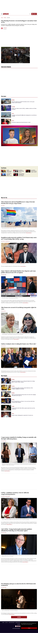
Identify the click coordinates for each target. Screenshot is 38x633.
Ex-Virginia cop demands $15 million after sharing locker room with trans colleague (24, 116)
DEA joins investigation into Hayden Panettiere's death (21, 122)
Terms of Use (30, 624)
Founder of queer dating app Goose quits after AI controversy (22, 415)
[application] (15, 55)
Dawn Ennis (5, 27)
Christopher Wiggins (4, 274)
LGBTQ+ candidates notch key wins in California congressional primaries (15, 493)
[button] (15, 55)
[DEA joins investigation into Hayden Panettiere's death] (6, 121)
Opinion (13, 406)
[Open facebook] (16, 626)
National (13, 379)
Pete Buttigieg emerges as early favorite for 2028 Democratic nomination (18, 584)
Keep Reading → (29, 232)
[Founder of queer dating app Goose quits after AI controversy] (6, 414)
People (13, 120)
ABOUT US (6, 622)
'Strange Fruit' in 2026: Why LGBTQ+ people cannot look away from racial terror (23, 408)
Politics (5, 17)
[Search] (29, 13)
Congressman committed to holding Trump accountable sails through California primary (18, 438)
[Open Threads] (20, 626)
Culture (13, 399)
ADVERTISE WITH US (17, 622)
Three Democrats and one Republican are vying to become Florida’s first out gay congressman (18, 202)
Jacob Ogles (3, 205)
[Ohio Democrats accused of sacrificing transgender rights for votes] (19, 322)
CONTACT (3, 622)
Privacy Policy (23, 624)
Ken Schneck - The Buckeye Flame (6, 241)
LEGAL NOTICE (19, 624)
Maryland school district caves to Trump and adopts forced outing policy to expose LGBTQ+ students (23, 382)
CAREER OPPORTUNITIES (12, 622)
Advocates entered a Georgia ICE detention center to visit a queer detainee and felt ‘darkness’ (23, 102)
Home (2, 17)
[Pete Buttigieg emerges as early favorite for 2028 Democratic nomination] (19, 599)
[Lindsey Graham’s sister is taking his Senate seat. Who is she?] (19, 357)
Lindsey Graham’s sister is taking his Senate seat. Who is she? (18, 344)
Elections (8, 17)
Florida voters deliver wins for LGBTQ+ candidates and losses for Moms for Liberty (24, 109)
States (13, 113)
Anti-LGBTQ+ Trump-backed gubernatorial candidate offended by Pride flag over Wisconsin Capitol (16, 530)
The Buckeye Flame (22, 263)
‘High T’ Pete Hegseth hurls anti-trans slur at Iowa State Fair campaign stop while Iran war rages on (24, 395)
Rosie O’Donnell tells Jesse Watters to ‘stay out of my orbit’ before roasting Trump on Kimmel (23, 402)
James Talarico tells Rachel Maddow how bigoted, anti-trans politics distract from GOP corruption (18, 271)
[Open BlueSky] (18, 626)
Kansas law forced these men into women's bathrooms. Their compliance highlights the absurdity (22, 388)
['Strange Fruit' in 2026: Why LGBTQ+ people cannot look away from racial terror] (6, 407)
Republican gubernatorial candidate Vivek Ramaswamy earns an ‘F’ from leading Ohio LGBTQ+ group (19, 238)
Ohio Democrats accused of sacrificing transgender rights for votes (18, 308)
